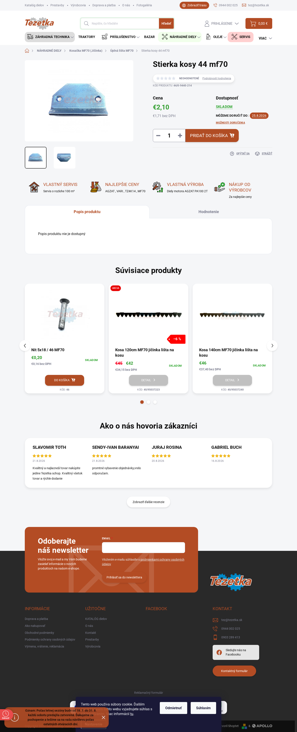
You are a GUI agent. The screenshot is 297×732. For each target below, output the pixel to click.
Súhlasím (203, 708)
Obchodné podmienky (39, 632)
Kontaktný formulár (234, 671)
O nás (126, 5)
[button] (142, 402)
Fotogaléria (144, 5)
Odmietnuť (173, 708)
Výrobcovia (78, 5)
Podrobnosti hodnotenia (216, 78)
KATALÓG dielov (96, 619)
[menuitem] (50, 37)
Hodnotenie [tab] (209, 211)
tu (131, 714)
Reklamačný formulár (148, 692)
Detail (146, 380)
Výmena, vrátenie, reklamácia (44, 646)
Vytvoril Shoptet (228, 726)
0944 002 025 (230, 628)
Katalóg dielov (34, 5)
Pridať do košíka (209, 135)
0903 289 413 (230, 637)
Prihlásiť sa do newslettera (124, 577)
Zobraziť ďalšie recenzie (148, 502)
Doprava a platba (104, 5)
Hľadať (166, 23)
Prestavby (57, 5)
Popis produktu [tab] (87, 211)
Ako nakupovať (35, 626)
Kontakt (90, 632)
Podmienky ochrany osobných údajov (50, 639)
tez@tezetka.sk (231, 620)
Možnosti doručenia (230, 122)
